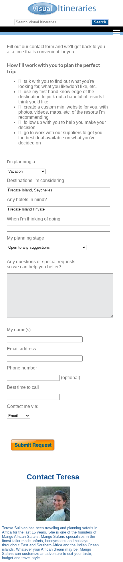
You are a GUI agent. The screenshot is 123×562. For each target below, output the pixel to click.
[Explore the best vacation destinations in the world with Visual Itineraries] (62, 14)
